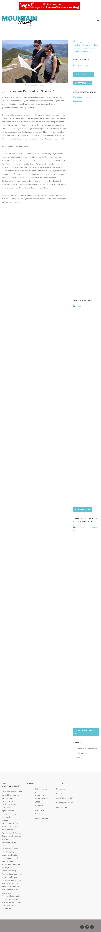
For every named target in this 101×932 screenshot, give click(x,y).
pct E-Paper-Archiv (82, 510)
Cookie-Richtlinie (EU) (64, 798)
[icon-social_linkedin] (82, 927)
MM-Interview (82, 753)
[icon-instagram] (87, 927)
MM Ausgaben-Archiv (83, 75)
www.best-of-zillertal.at (24, 202)
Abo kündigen (61, 807)
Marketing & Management (86, 748)
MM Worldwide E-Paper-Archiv (84, 732)
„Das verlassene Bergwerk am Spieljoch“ (28, 91)
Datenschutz (61, 793)
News (78, 757)
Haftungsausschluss (64, 802)
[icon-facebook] (92, 927)
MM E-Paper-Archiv (82, 83)
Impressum (60, 789)
